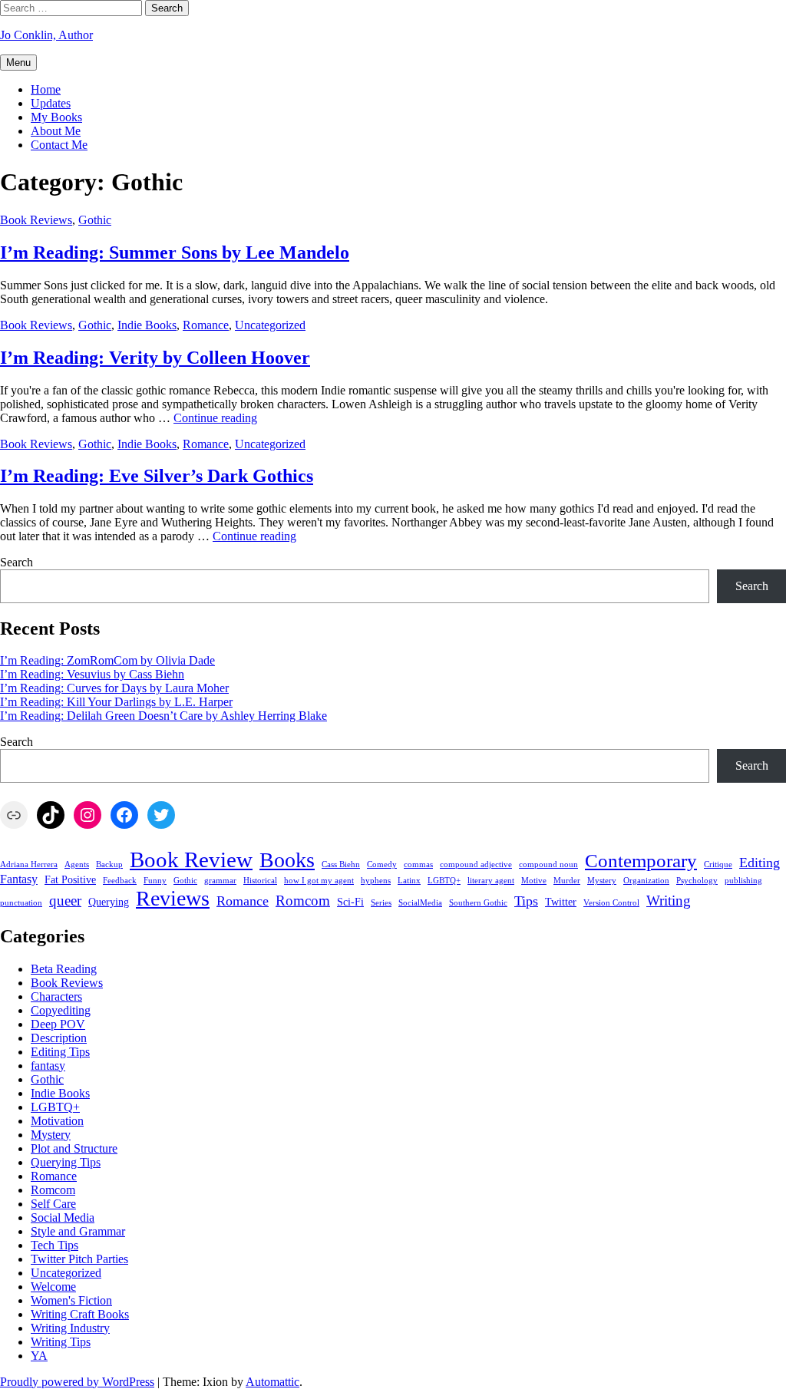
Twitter (560, 902)
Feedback (120, 880)
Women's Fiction (71, 1300)
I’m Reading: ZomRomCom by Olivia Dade (107, 660)
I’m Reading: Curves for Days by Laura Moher (114, 687)
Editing (759, 862)
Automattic (272, 1381)
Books (287, 860)
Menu (18, 62)
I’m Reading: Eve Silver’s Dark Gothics (156, 476)
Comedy (382, 864)
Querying (108, 902)
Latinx (409, 880)
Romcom (303, 900)
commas (418, 864)
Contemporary (641, 861)
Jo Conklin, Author (46, 34)
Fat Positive (70, 880)
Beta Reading (64, 968)
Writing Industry (70, 1328)
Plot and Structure (74, 1148)
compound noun (548, 864)
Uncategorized (270, 325)
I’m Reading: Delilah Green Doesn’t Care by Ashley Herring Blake (163, 715)
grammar (220, 880)
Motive (534, 880)
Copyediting (61, 1010)
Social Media (62, 1217)
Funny (155, 880)
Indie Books (147, 325)
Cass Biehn (341, 864)
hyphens (376, 880)
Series (381, 903)
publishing (743, 880)
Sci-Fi (350, 902)
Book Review (191, 859)
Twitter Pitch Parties (79, 1258)
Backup (109, 864)
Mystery (601, 880)
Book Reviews (36, 219)
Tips (526, 901)
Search (16, 562)
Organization (646, 880)
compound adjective (476, 864)
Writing (668, 900)
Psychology (697, 880)
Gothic (94, 219)
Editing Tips (60, 1051)
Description (59, 1037)
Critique (718, 864)
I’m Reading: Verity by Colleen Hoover (155, 358)
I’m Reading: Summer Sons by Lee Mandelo (174, 252)
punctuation (21, 903)
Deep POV (58, 1024)
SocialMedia (420, 903)
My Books (56, 117)
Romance (206, 325)
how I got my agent (319, 880)
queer (65, 900)
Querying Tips (66, 1162)
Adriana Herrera (29, 864)
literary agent (490, 880)
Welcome (53, 1286)
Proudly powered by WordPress (77, 1381)
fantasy (48, 1065)
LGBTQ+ (444, 880)
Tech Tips (54, 1245)
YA (39, 1355)
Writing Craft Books (80, 1314)
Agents (76, 864)
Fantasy (19, 879)
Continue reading (215, 417)
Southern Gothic (478, 903)
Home (46, 89)
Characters (56, 996)
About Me (56, 130)
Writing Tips (61, 1341)
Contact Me (59, 144)
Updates (51, 103)
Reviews (173, 898)
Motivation (57, 1120)
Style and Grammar (78, 1231)
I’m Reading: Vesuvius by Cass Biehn (92, 674)
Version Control (611, 903)
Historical (260, 880)
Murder (566, 880)
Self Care (53, 1203)
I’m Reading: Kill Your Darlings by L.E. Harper (116, 701)
